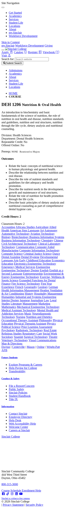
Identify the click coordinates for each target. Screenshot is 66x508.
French (19, 287)
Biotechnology (20, 237)
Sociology (7, 336)
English (44, 270)
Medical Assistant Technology (18, 310)
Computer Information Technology (39, 250)
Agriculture (42, 227)
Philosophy (45, 320)
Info (7, 406)
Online (41, 346)
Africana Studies (25, 227)
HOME (13, 93)
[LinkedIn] (16, 493)
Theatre (53, 336)
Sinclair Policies (18, 392)
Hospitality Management (48, 293)
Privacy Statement (13, 504)
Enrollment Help (31, 490)
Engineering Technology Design (20, 270)
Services (14, 19)
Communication (25, 247)
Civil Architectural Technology (19, 243)
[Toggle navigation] (2, 49)
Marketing (44, 303)
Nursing (20, 317)
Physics (51, 323)
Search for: (7, 59)
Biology (6, 237)
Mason (31, 346)
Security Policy (34, 504)
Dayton (5, 346)
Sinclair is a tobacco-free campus (15, 498)
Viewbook (49, 52)
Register (33, 52)
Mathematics (8, 307)
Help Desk (15, 420)
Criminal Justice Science (37, 253)
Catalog (19, 52)
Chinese (58, 240)
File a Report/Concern (21, 385)
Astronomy (50, 230)
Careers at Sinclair (19, 430)
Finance (6, 283)
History (29, 293)
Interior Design (10, 300)
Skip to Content (10, 42)
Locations (14, 26)
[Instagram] (12, 493)
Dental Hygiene (30, 257)
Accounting (8, 227)
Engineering (43, 267)
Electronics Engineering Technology (35, 263)
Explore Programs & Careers (25, 364)
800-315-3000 (9, 484)
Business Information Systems (46, 237)
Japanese (25, 300)
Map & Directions (11, 343)
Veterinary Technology (14, 340)
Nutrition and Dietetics (39, 317)
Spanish (18, 336)
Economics (58, 260)
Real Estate (50, 330)
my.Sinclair (15, 32)
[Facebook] (3, 493)
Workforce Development (23, 36)
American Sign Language (24, 230)
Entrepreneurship (33, 273)
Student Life (16, 22)
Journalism (37, 300)
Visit (4, 55)
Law (46, 300)
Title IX (13, 399)
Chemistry (47, 240)
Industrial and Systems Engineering (35, 297)
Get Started (15, 12)
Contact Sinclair (18, 413)
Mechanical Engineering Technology (38, 307)
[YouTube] (21, 493)
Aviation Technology (42, 233)
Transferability (17, 371)
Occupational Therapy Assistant (19, 320)
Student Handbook (20, 395)
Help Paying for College (23, 368)
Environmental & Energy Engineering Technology (32, 275)
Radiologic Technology (29, 330)
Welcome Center (18, 427)
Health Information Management (20, 290)
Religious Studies (11, 333)
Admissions (15, 70)
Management (30, 303)
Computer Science (12, 253)
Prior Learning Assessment (36, 326)
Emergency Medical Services (18, 267)
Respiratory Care (32, 333)
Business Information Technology (21, 240)
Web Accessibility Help (22, 423)
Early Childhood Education (35, 260)
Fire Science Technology (25, 283)
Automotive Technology (15, 233)
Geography (30, 287)
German (53, 287)
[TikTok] (8, 493)
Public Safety (16, 389)
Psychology (8, 330)
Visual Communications (42, 340)
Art (42, 230)
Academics (15, 16)
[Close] (2, 7)
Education (7, 263)
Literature (16, 303)
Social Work (50, 333)
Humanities (8, 297)
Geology (43, 287)
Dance (56, 253)
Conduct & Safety (10, 378)
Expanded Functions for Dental (37, 280)
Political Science (11, 326)
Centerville (18, 346)
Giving (49, 45)
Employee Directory (20, 417)
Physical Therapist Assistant (30, 323)
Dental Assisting (10, 257)
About (12, 29)
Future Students (9, 357)
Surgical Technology (36, 336)
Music (27, 313)
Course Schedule (11, 490)
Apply (5, 52)
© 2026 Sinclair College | (22, 503)
